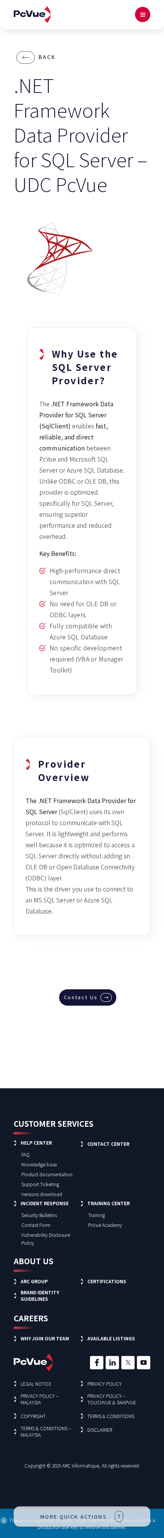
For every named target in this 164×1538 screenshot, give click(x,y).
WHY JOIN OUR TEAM (45, 1338)
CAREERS (31, 1318)
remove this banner (105, 1527)
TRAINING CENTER (108, 1203)
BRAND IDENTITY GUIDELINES (40, 1295)
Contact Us (81, 997)
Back (47, 57)
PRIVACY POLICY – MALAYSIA (39, 1399)
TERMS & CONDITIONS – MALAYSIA (46, 1431)
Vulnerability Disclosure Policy (45, 1238)
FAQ (25, 1154)
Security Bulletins (39, 1215)
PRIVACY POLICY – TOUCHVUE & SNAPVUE (111, 1399)
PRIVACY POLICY (104, 1383)
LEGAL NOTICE (36, 1383)
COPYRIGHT (33, 1416)
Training (96, 1215)
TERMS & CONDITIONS (110, 1416)
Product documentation (46, 1174)
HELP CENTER (36, 1142)
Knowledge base (39, 1164)
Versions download (41, 1194)
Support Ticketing (40, 1184)
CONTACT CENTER (108, 1143)
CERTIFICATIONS (106, 1281)
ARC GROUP (34, 1281)
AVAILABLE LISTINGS (111, 1338)
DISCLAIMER (99, 1429)
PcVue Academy (105, 1225)
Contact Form (35, 1225)
